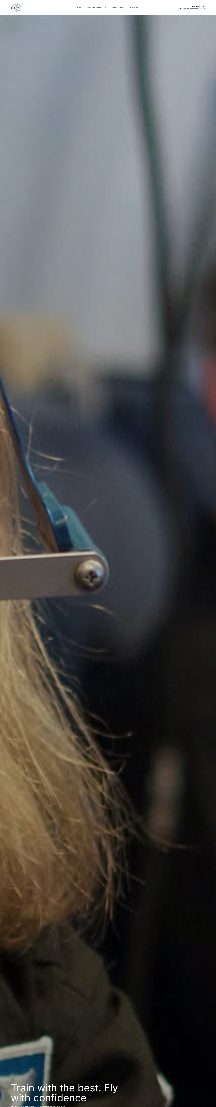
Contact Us (134, 7)
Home (79, 7)
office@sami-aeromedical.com (191, 8)
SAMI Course (117, 7)
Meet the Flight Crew (97, 7)
